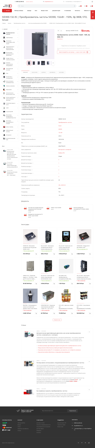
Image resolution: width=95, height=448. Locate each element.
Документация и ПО (61, 422)
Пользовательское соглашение (43, 426)
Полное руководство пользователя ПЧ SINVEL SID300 (81, 208)
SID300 (60, 129)
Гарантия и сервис (61, 424)
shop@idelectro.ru (49, 1)
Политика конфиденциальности (43, 424)
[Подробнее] (89, 332)
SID (70, 381)
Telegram (81, 442)
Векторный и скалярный (64, 149)
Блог (3, 146)
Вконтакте (78, 442)
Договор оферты (40, 428)
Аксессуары (34, 72)
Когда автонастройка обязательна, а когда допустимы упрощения (54, 352)
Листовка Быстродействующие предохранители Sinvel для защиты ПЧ (35, 209)
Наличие (44, 72)
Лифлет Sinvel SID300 (56, 207)
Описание (25, 72)
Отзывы (19, 430)
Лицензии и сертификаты (23, 428)
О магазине (40, 420)
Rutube (85, 442)
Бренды (19, 424)
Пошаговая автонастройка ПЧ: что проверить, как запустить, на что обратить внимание (59, 350)
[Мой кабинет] (92, 2)
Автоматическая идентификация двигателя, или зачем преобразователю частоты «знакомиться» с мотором (12, 155)
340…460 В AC (62, 185)
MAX (88, 442)
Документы (52, 72)
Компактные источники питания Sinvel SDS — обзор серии (12, 173)
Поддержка (60, 420)
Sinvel (59, 125)
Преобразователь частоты (65, 122)
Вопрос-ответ (60, 426)
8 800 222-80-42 (20, 1)
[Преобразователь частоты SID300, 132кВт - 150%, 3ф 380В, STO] (39, 44)
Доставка (61, 72)
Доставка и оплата (41, 422)
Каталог (20, 420)
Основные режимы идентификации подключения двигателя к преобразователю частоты (59, 345)
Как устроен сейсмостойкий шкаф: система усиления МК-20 (12, 165)
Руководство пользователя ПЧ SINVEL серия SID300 (35, 215)
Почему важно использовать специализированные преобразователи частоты (60, 363)
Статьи (19, 426)
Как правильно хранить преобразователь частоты (52, 391)
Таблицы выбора (21, 422)
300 (72, 381)
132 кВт (60, 132)
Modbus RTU (61, 153)
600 (76, 381)
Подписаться (72, 410)
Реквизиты (39, 430)
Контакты (39, 432)
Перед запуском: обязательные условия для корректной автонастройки (55, 347)
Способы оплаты (7, 420)
